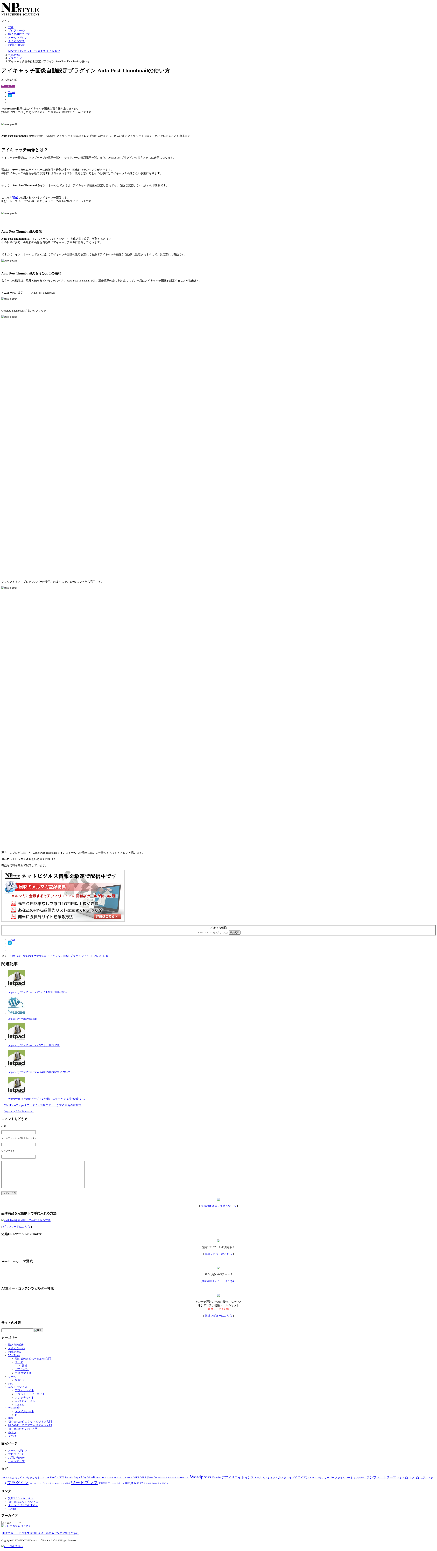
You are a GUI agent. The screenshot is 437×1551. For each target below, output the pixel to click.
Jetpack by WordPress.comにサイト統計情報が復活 (37, 992)
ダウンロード (360, 1478)
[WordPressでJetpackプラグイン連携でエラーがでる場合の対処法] (16, 1092)
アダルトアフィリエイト (30, 1394)
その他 (12, 1436)
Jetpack (69, 1477)
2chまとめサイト (25, 1401)
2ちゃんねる (32, 1477)
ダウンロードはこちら (16, 1226)
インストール (253, 1477)
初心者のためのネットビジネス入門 (30, 1421)
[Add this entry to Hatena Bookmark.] (10, 96)
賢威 (24, 1365)
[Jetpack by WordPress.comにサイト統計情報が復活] (16, 986)
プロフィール (16, 30)
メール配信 (65, 1483)
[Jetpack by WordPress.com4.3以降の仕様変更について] (16, 1066)
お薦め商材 (15, 1351)
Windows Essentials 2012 (178, 1478)
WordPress (14, 1355)
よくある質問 (16, 41)
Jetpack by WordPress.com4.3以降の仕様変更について (39, 1072)
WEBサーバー (148, 1477)
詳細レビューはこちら (218, 1253)
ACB (42, 1478)
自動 (105, 955)
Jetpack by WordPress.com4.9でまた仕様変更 (34, 1045)
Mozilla (110, 1478)
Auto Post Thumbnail (21, 955)
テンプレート (376, 1477)
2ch (3, 1477)
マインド (33, 1483)
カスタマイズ (23, 1372)
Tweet (11, 92)
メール (57, 1483)
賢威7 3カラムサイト (20, 1498)
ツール (12, 1376)
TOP (10, 27)
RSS (116, 1477)
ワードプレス (93, 955)
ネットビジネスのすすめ (23, 1505)
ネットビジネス (17, 1386)
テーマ (19, 1362)
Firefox (54, 1477)
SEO (10, 1383)
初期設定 (103, 1483)
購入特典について (19, 34)
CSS (47, 1477)
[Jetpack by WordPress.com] (16, 1012)
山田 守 (120, 1483)
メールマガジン (17, 37)
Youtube (19, 1404)
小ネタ (12, 1432)
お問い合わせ (16, 44)
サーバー (329, 1477)
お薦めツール (16, 1348)
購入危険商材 (16, 1344)
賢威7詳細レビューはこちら (218, 1281)
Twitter (12, 1508)
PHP (17, 1414)
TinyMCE (128, 1477)
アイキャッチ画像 (58, 955)
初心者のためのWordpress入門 (33, 1358)
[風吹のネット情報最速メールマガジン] (63, 920)
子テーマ (112, 1483)
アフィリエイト (24, 1390)
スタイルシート (24, 1411)
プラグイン (8, 86)
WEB (136, 1477)
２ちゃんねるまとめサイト (156, 1483)
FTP (61, 1477)
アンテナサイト (24, 1397)
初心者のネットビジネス (23, 1501)
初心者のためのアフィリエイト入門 (30, 1425)
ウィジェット (270, 1477)
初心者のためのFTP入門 (23, 1428)
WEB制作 (14, 1407)
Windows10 (162, 1478)
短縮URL (20, 1380)
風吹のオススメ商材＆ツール (218, 1205)
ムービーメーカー (45, 1483)
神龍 (11, 1418)
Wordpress (40, 955)
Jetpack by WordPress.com (22, 1018)
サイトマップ (16, 1461)
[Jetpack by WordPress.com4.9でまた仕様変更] (16, 1039)
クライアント (303, 1477)
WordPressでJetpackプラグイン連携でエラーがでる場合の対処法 (46, 1098)
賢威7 (140, 1483)
